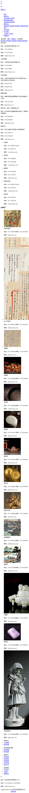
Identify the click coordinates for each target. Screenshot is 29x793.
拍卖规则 (17, 26)
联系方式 (6, 764)
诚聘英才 (6, 35)
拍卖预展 (6, 22)
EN (1, 6)
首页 (5, 14)
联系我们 (25, 41)
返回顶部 (13, 791)
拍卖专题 (6, 18)
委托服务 (6, 26)
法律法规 (22, 26)
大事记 (11, 33)
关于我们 (6, 31)
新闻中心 (6, 16)
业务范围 (6, 30)
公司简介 (6, 33)
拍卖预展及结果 (8, 20)
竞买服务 (12, 26)
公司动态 (12, 18)
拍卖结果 (12, 22)
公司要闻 (6, 742)
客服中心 (6, 24)
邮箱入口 (3, 9)
